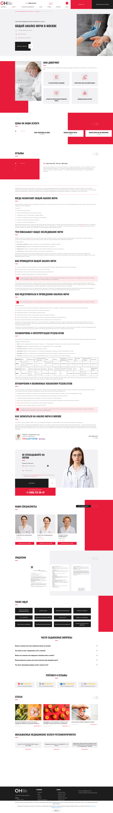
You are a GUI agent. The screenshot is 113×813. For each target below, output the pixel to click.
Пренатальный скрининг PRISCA (43, 617)
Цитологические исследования (62, 624)
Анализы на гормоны (82, 610)
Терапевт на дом (61, 792)
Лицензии (40, 792)
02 (15, 134)
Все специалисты (83, 506)
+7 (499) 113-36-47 (31, 3)
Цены (67, 6)
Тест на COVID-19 (24, 617)
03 (15, 169)
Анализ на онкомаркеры (82, 617)
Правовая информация (42, 799)
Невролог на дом (61, 796)
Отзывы (49, 6)
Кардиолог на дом (61, 794)
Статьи (40, 6)
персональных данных (32, 476)
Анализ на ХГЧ (62, 617)
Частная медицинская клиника (24, 11)
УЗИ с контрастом (21, 403)
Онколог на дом (61, 799)
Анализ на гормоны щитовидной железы (24, 610)
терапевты (82, 226)
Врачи (13, 6)
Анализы (36, 11)
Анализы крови (43, 610)
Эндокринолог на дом (62, 797)
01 (15, 131)
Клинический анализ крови (62, 610)
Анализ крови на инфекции (23, 624)
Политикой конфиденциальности (38, 475)
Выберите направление (27, 463)
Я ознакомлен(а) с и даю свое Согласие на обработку (39, 475)
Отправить (32, 483)
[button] (93, 124)
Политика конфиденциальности (84, 790)
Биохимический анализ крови (43, 624)
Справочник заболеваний (28, 6)
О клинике (3, 6)
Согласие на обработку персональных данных (87, 792)
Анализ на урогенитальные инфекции (82, 624)
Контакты (58, 6)
